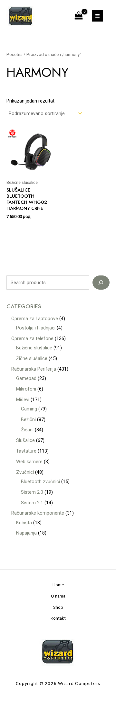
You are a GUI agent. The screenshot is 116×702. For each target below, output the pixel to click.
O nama (58, 595)
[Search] (101, 282)
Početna (14, 54)
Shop (58, 607)
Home (58, 584)
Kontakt (58, 618)
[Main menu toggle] (97, 16)
